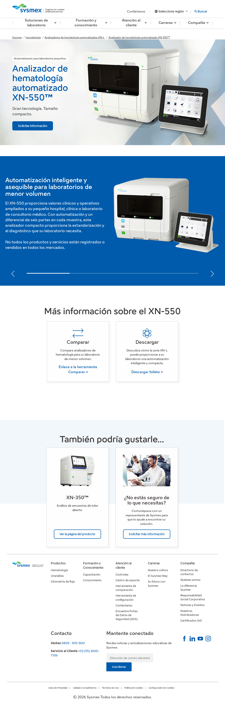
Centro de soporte (128, 580)
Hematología (59, 570)
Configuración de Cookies (161, 687)
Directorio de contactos (189, 572)
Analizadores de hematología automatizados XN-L (75, 37)
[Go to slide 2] (91, 273)
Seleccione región (171, 11)
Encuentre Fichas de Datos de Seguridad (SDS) (127, 615)
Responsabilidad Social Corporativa (192, 597)
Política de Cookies (133, 687)
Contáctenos (136, 11)
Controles (122, 574)
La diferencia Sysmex (188, 588)
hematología (33, 37)
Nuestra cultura (158, 570)
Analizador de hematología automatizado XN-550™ (139, 37)
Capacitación (91, 574)
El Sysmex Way (158, 576)
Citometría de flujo (63, 581)
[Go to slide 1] (48, 273)
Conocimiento (92, 580)
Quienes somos (190, 580)
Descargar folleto (146, 372)
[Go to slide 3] (133, 273)
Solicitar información (32, 126)
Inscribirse (119, 667)
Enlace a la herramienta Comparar (78, 369)
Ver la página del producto (77, 534)
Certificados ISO (191, 620)
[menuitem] (36, 23)
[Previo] (13, 272)
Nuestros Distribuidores (189, 613)
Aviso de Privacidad (57, 687)
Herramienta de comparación (126, 588)
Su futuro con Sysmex (156, 583)
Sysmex (17, 37)
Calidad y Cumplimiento (84, 687)
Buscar (202, 11)
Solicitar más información (147, 534)
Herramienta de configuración (126, 597)
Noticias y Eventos (192, 605)
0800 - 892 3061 (73, 643)
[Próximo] (212, 272)
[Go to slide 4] (176, 273)
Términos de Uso (110, 687)
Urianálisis (57, 576)
